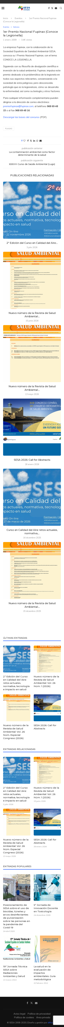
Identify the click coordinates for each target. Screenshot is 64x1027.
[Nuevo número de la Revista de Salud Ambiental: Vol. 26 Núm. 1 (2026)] (32, 280)
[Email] (56, 8)
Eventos (18, 18)
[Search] (60, 8)
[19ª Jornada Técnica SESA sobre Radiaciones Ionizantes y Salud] (16, 949)
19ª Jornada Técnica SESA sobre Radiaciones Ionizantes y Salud (15, 971)
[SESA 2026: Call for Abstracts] (32, 427)
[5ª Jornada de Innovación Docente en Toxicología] (47, 887)
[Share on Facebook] (28, 140)
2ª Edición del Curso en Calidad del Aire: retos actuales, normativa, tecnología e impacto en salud (16, 683)
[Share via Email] (40, 140)
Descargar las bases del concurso (21, 117)
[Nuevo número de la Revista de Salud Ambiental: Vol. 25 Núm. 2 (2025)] (32, 570)
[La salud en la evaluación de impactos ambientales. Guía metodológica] (47, 949)
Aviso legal (19, 1013)
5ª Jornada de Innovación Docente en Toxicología (46, 908)
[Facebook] (49, 8)
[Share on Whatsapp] (37, 140)
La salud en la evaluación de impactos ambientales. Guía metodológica (44, 973)
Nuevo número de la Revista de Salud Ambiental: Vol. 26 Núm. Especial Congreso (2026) (15, 732)
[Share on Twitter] (31, 140)
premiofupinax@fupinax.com (18, 106)
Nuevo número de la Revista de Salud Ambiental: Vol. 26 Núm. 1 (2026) (46, 681)
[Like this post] (24, 140)
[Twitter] (52, 8)
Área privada (43, 1017)
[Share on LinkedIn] (34, 140)
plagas (8, 128)
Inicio (5, 18)
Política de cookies (24, 1017)
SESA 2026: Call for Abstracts (32, 459)
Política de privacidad (38, 1013)
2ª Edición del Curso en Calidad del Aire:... (32, 242)
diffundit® (52, 1022)
